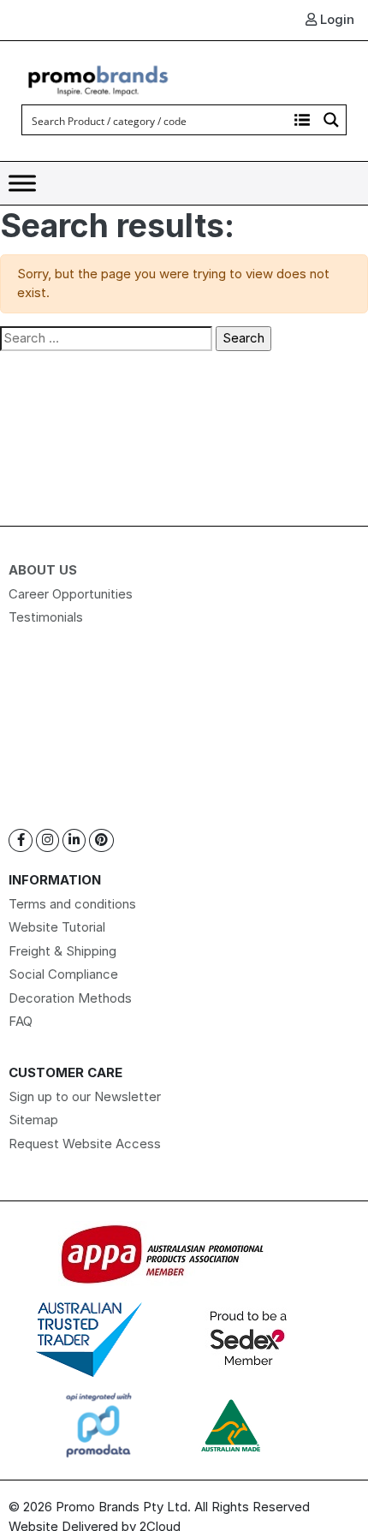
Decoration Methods (70, 998)
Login (335, 19)
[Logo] (98, 78)
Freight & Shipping (62, 951)
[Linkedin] (74, 840)
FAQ (21, 1021)
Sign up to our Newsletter (85, 1096)
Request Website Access (85, 1143)
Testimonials (46, 617)
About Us (43, 570)
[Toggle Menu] (22, 184)
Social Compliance (63, 974)
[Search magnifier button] (331, 119)
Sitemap (33, 1119)
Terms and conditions (72, 904)
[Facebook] (21, 840)
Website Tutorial (57, 927)
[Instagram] (47, 840)
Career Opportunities (71, 594)
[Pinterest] (101, 840)
